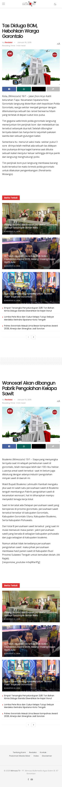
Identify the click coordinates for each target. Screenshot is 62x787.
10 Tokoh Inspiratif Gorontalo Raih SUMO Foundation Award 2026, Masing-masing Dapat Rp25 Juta (29, 259)
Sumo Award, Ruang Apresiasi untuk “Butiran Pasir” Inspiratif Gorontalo (28, 295)
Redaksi (8, 42)
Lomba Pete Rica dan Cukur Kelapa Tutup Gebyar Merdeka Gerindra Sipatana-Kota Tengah (29, 318)
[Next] (33, 337)
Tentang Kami (19, 752)
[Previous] (28, 337)
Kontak (43, 752)
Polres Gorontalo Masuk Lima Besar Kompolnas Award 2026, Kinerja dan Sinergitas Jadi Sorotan (31, 327)
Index (36, 755)
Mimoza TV (15, 770)
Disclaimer (47, 755)
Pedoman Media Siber (19, 755)
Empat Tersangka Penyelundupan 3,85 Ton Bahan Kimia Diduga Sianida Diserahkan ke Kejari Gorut (29, 309)
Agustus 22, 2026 (13, 231)
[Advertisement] (31, 14)
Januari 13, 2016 (24, 399)
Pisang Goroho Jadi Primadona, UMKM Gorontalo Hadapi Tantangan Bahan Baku (30, 226)
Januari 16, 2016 (24, 42)
